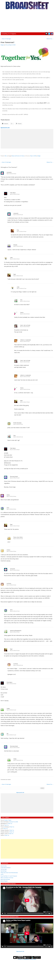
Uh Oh (2, 874)
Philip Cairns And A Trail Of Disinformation (9, 872)
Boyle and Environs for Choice (18, 155)
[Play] (2, 913)
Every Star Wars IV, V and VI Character (9, 876)
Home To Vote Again (6, 38)
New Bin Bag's (4, 871)
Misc (6, 155)
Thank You (10, 823)
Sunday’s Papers (7, 820)
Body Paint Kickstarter (5, 879)
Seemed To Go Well (14, 821)
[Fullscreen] (51, 913)
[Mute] (49, 913)
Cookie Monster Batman (6, 867)
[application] (27, 900)
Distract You (50, 38)
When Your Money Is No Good (7, 877)
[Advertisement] (27, 20)
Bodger (2, 44)
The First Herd (4, 869)
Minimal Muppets (4, 881)
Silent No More (4, 866)
